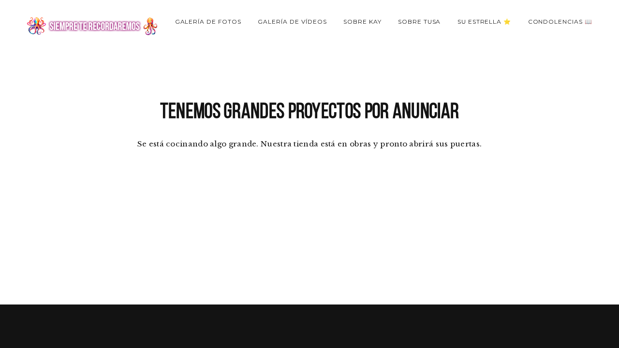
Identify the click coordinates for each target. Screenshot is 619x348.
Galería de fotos (208, 21)
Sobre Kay (362, 21)
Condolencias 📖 (560, 21)
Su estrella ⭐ (484, 21)
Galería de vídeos (292, 21)
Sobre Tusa (419, 21)
